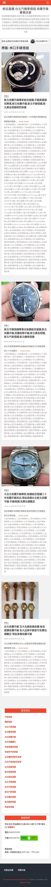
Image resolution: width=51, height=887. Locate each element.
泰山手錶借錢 (34, 412)
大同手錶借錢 (29, 383)
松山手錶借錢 (18, 236)
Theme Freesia (25, 882)
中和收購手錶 (13, 130)
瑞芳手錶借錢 (16, 254)
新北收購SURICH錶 (19, 218)
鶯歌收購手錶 (38, 436)
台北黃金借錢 (20, 536)
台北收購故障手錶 (18, 663)
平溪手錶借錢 (13, 157)
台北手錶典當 (29, 530)
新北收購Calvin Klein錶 (24, 183)
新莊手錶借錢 (35, 233)
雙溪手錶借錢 (29, 568)
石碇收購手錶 (13, 257)
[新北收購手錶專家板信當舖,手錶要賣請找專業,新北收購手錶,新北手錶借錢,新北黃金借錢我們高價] (22, 41)
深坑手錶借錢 (29, 560)
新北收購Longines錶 (23, 207)
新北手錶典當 (40, 545)
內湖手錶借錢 (25, 524)
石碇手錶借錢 (34, 421)
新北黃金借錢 (40, 230)
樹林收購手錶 (22, 242)
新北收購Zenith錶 (15, 227)
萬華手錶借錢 (13, 686)
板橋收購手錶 (13, 239)
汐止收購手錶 (29, 245)
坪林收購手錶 (38, 148)
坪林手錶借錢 (25, 148)
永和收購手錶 (38, 410)
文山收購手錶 (13, 165)
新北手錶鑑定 (40, 168)
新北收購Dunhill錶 (29, 189)
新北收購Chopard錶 (37, 186)
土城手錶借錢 (25, 377)
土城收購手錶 (13, 148)
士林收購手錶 (34, 151)
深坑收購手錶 (22, 251)
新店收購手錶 (23, 233)
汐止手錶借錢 (16, 245)
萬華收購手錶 (22, 260)
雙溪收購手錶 (22, 268)
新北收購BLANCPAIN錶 (30, 177)
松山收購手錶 (31, 236)
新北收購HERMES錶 (25, 201)
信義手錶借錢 (16, 136)
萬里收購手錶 (38, 427)
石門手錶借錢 (25, 257)
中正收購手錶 (22, 133)
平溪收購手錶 (25, 157)
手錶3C (6, 96)
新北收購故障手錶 (32, 395)
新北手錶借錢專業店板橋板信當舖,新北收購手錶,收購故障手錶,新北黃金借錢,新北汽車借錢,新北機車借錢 (25, 333)
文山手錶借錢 (40, 389)
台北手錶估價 (16, 374)
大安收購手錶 (25, 386)
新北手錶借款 (15, 545)
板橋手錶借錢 (34, 404)
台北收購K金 (13, 533)
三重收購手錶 (29, 127)
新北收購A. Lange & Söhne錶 (31, 171)
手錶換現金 (37, 157)
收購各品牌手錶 (37, 160)
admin (6, 112)
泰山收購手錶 (13, 248)
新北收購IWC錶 (19, 204)
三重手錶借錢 (16, 127)
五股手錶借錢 (34, 133)
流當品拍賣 (8, 870)
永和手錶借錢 (34, 242)
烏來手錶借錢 (34, 251)
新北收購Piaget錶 (31, 215)
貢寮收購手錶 (13, 265)
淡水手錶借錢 (25, 248)
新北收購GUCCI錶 (26, 198)
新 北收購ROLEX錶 (27, 165)
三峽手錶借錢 (9, 124)
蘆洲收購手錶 (29, 262)
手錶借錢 (20, 389)
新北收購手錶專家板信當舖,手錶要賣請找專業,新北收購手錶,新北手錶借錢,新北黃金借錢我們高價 (25, 104)
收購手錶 (20, 163)
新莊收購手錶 (38, 401)
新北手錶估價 (15, 168)
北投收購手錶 (22, 142)
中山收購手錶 (38, 130)
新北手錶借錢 (27, 168)
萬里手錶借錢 (34, 260)
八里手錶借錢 (25, 139)
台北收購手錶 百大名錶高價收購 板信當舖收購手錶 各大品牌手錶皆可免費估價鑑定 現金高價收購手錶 (25, 630)
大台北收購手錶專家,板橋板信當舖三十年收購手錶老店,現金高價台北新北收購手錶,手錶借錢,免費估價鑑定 (25, 498)
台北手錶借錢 (16, 145)
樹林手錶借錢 (13, 677)
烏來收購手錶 (38, 418)
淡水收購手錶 (38, 248)
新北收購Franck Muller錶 (21, 192)
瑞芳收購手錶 (29, 254)
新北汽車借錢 (27, 230)
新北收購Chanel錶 (20, 186)
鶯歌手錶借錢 (34, 268)
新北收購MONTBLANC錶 (23, 210)
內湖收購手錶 (13, 139)
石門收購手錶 (38, 257)
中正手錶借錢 (29, 521)
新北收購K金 (23, 548)
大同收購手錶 (16, 154)
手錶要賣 (25, 160)
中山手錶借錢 (25, 130)
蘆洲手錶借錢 (16, 262)
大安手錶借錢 (29, 154)
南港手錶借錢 (34, 142)
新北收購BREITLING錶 (26, 180)
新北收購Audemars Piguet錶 (29, 174)
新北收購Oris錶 (19, 213)
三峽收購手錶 (22, 124)
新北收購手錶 (29, 227)
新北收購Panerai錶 (34, 213)
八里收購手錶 (38, 139)
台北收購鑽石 (37, 533)
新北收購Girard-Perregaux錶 (29, 195)
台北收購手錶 (29, 145)
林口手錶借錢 (25, 239)
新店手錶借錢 (10, 233)
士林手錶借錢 (22, 151)
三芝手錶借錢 (34, 124)
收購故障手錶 (31, 163)
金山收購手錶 (38, 265)
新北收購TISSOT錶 (15, 221)
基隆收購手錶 (34, 380)
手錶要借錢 (15, 160)
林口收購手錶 (38, 239)
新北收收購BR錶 (11, 171)
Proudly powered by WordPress (15, 879)
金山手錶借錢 (25, 265)
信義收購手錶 (29, 136)
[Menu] (3, 2)
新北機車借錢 (15, 230)
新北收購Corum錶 (12, 189)
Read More (24, 121)
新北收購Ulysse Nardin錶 (34, 221)
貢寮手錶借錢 (34, 430)
